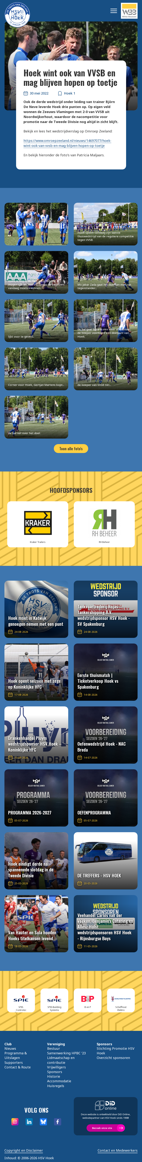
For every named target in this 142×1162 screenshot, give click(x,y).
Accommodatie (59, 1081)
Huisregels (55, 1086)
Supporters (13, 1062)
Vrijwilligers (56, 1067)
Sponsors (54, 1072)
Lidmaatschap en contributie (61, 1060)
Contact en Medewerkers (118, 1150)
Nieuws (10, 1048)
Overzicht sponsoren (113, 1057)
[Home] (22, 10)
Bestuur (53, 1048)
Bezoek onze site (102, 1128)
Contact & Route (17, 1067)
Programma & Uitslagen (15, 1055)
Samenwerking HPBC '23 (66, 1053)
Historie (53, 1076)
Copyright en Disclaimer (23, 1150)
